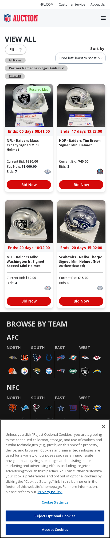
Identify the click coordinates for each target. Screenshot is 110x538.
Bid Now (29, 184)
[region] (55, 478)
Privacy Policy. (50, 491)
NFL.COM (46, 4)
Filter (14, 49)
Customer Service (72, 4)
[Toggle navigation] (103, 18)
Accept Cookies (55, 529)
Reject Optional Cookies (54, 515)
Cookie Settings (55, 502)
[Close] (103, 427)
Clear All (15, 76)
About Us (98, 4)
